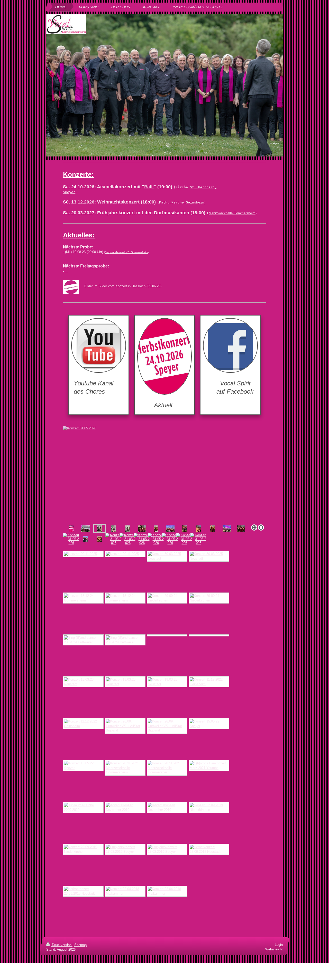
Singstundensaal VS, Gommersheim (126, 252)
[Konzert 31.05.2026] (164, 474)
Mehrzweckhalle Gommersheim (232, 213)
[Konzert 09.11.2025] (83, 554)
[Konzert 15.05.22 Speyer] (209, 723)
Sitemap (80, 945)
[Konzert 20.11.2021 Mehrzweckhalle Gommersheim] (125, 768)
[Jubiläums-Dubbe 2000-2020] (83, 807)
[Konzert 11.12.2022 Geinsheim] (209, 681)
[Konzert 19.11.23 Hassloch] (167, 635)
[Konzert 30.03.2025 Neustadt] (167, 556)
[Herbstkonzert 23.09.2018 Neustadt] (209, 849)
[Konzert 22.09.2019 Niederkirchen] (209, 807)
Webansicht (274, 949)
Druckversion (61, 945)
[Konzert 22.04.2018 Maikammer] (125, 891)
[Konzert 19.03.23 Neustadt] (83, 681)
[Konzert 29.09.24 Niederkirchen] (167, 598)
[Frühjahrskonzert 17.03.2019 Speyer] (125, 849)
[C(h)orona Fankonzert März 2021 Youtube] (209, 765)
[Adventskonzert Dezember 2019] (125, 807)
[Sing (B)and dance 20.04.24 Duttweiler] (83, 639)
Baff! (149, 186)
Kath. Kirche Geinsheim (181, 202)
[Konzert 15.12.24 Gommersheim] (83, 598)
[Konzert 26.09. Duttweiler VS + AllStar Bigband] (125, 726)
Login (279, 945)
